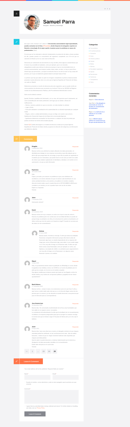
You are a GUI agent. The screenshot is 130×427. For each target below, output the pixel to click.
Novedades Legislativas (96, 69)
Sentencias (93, 77)
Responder (75, 146)
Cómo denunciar (99, 99)
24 (49, 351)
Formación (93, 53)
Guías (91, 56)
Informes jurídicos (95, 58)
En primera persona (95, 51)
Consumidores (94, 48)
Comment (27, 389)
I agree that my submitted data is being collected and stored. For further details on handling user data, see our (52, 407)
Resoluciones (93, 74)
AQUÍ (29, 124)
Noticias (92, 66)
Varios (91, 82)
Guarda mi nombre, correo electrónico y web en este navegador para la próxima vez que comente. (51, 383)
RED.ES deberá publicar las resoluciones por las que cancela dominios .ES (97, 120)
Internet (92, 61)
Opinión (92, 71)
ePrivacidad (46, 46)
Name (26, 374)
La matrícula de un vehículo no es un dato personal (97, 113)
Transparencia (94, 79)
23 (44, 351)
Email (54, 374)
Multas (92, 64)
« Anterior (26, 351)
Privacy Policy (41, 408)
